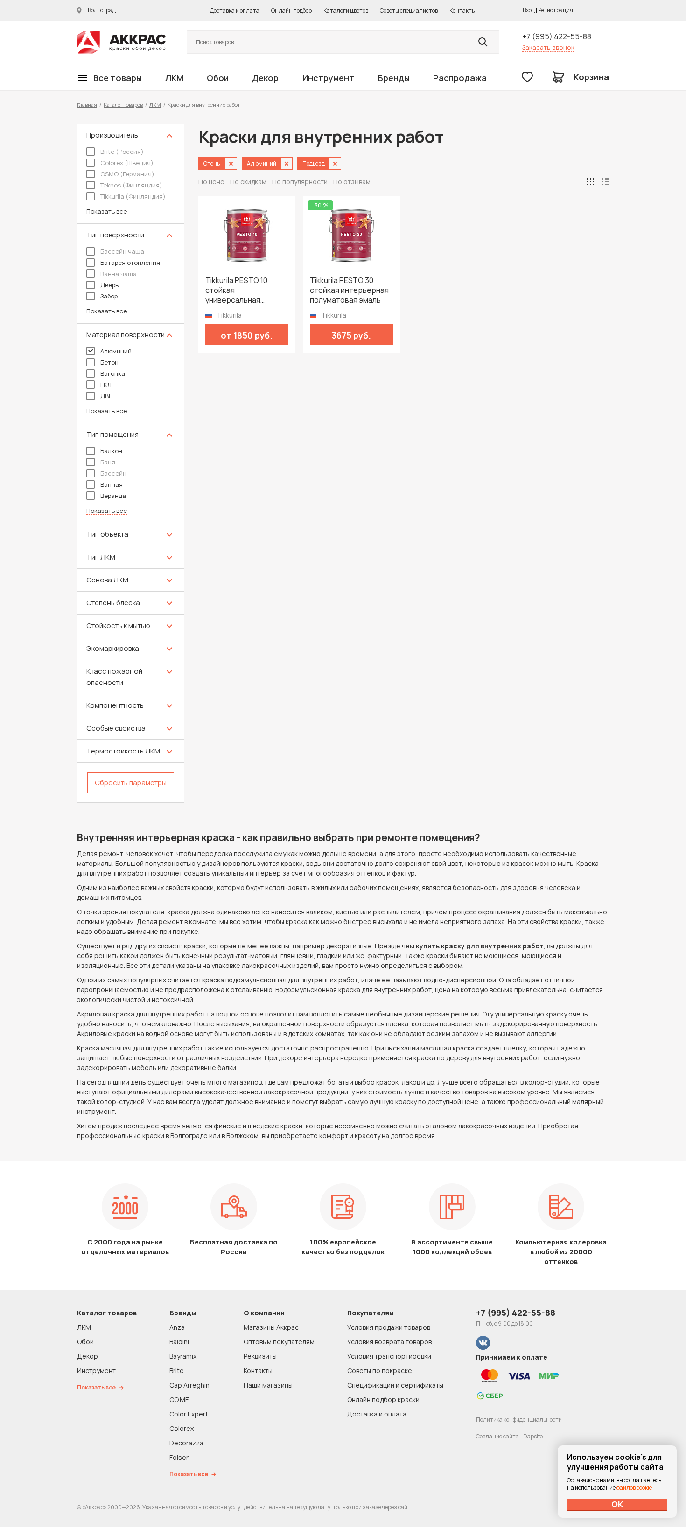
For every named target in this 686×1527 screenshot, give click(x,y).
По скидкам (248, 181)
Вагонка (112, 373)
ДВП (106, 396)
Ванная (111, 484)
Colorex (181, 1428)
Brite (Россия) (122, 151)
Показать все (106, 211)
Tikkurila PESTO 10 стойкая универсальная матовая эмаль (236, 290)
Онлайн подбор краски (383, 1399)
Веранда (113, 495)
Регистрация (555, 10)
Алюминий (116, 351)
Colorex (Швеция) (127, 163)
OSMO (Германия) (127, 174)
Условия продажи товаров (388, 1327)
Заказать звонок (548, 47)
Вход (529, 10)
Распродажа (460, 77)
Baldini (179, 1341)
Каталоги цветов (345, 10)
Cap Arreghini (190, 1385)
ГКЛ (106, 384)
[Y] (483, 42)
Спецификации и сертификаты (395, 1385)
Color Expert (188, 1414)
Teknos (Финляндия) (131, 185)
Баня (107, 462)
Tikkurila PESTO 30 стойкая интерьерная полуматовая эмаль (349, 290)
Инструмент (328, 77)
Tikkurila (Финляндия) (133, 196)
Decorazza (186, 1442)
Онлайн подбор (291, 10)
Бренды (394, 77)
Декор (265, 77)
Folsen (179, 1457)
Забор (109, 296)
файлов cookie (634, 1488)
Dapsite (533, 1436)
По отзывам (352, 181)
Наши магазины (268, 1385)
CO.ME (179, 1399)
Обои (218, 77)
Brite (176, 1370)
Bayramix (182, 1356)
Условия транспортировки (389, 1356)
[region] (130, 463)
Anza (177, 1327)
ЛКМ (174, 77)
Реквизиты (260, 1356)
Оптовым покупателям (279, 1341)
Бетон (109, 362)
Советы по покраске (379, 1370)
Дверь (109, 285)
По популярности (300, 181)
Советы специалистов (409, 10)
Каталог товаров (123, 104)
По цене (211, 181)
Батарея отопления (130, 262)
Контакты (462, 10)
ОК (617, 1504)
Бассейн (113, 473)
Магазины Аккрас (271, 1327)
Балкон (111, 451)
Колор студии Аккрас (121, 42)
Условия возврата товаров (389, 1341)
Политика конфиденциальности (519, 1419)
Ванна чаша (118, 273)
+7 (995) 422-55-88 (556, 36)
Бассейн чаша (122, 251)
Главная (87, 104)
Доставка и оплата (234, 10)
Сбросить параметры (131, 783)
